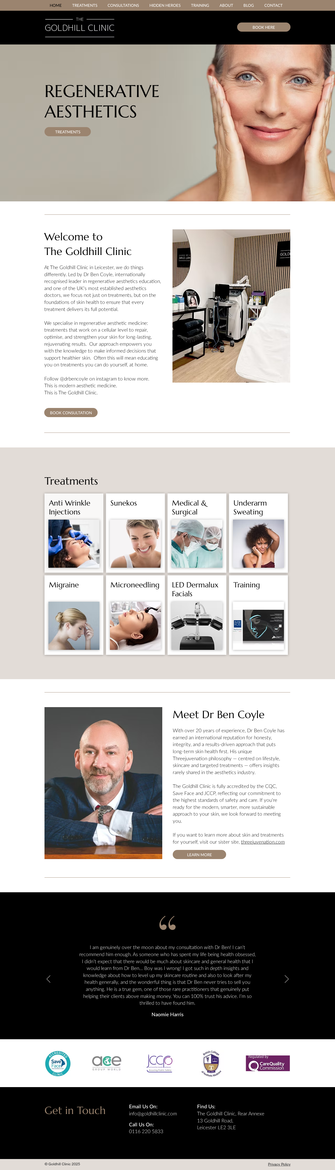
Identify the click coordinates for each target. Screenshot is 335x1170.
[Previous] (49, 979)
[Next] (287, 979)
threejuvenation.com (263, 842)
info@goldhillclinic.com (153, 1113)
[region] (73, 533)
